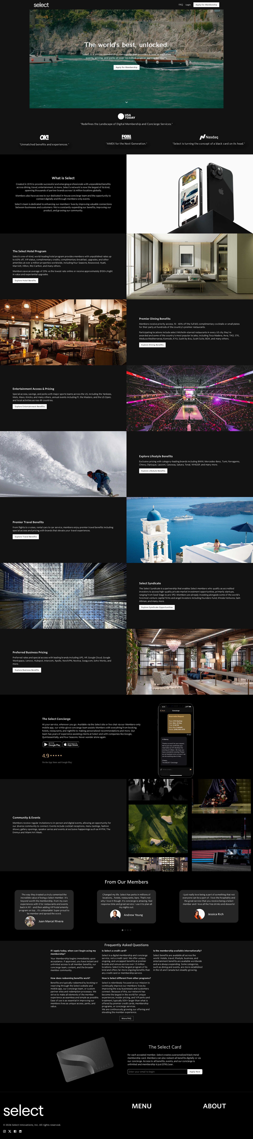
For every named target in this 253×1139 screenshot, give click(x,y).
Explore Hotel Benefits (25, 280)
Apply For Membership (126, 67)
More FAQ (126, 1018)
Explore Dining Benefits (152, 345)
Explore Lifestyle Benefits (153, 471)
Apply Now (194, 1072)
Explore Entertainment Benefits (30, 406)
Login (188, 5)
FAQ (181, 4)
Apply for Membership (206, 5)
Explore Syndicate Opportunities (157, 607)
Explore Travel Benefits (26, 537)
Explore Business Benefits (27, 670)
